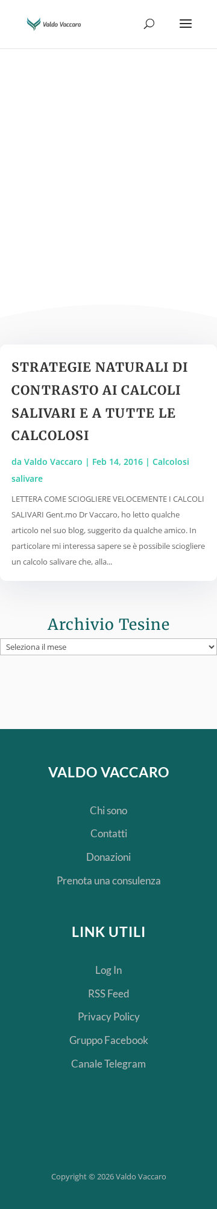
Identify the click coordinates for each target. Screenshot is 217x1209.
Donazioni (108, 857)
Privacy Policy (109, 1016)
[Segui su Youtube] (124, 1133)
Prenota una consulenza (109, 880)
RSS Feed (109, 993)
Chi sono (108, 810)
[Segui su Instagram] (162, 1133)
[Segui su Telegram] (47, 1133)
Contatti (108, 833)
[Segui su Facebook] (85, 1133)
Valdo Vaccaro (53, 461)
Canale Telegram (108, 1063)
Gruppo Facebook (108, 1040)
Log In (108, 970)
